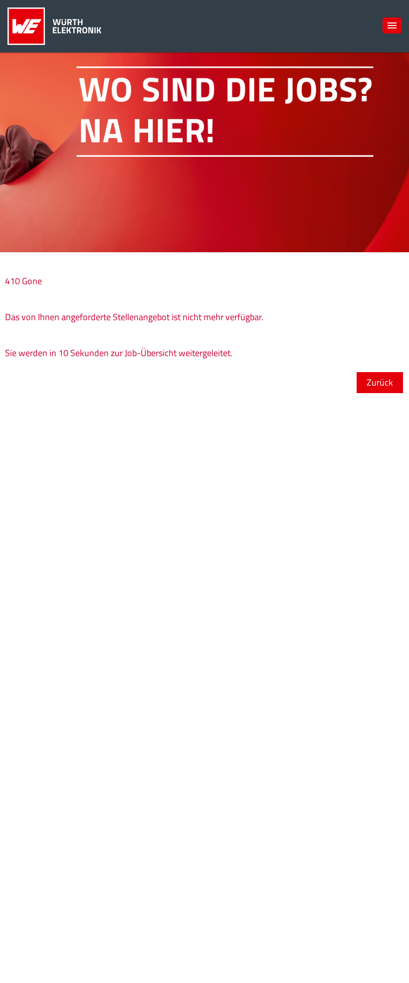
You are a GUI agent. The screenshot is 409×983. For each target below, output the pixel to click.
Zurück (380, 382)
